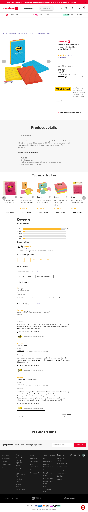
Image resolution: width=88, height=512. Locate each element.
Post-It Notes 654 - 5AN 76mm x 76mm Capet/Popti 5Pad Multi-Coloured (61, 203)
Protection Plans (21, 489)
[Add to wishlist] (49, 38)
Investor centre (62, 467)
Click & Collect (6, 465)
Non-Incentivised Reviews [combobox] (43, 276)
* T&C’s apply (58, 101)
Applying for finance (20, 485)
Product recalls (48, 478)
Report (38, 304)
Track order (6, 459)
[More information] (81, 76)
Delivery (4, 462)
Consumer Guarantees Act (48, 466)
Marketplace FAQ (35, 473)
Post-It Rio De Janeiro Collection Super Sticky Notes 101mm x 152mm (27, 202)
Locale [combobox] (29, 276)
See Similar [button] (9, 82)
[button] (79, 8)
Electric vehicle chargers (48, 482)
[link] (27, 247)
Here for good (61, 470)
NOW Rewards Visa (20, 475)
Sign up (80, 445)
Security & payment (19, 462)
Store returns (34, 470)
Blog (44, 486)
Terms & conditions (19, 470)
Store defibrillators (34, 466)
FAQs (45, 459)
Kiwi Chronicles (62, 464)
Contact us (46, 470)
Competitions (34, 462)
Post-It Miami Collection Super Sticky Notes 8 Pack (44, 202)
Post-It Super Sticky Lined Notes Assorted (77, 201)
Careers (59, 479)
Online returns (7, 468)
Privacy (18, 466)
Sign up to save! (7, 445)
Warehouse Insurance (19, 480)
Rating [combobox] (19, 276)
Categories (28, 8)
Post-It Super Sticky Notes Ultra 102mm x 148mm (9, 202)
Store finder (33, 459)
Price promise (47, 462)
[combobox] (62, 282)
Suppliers (60, 476)
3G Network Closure (47, 490)
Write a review (62, 57)
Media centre (61, 473)
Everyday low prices (47, 474)
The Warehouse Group (62, 460)
